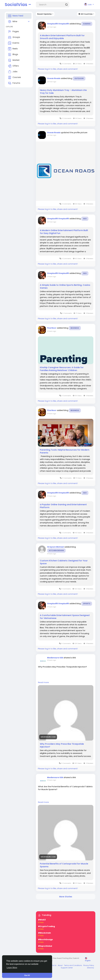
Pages (15, 31)
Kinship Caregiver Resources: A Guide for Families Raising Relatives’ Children (62, 369)
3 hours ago (51, 414)
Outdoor (79, 78)
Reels (15, 48)
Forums (16, 83)
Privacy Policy (88, 965)
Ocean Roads (53, 78)
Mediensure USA (55, 657)
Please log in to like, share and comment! (58, 69)
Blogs (15, 54)
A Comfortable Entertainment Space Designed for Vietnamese (64, 617)
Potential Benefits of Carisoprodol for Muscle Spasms (64, 865)
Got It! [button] (27, 975)
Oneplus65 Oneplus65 (58, 23)
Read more (43, 682)
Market (16, 60)
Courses (16, 77)
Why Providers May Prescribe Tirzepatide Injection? (62, 745)
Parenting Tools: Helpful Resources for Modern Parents (64, 451)
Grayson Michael (55, 547)
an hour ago (51, 27)
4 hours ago (51, 660)
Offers (15, 65)
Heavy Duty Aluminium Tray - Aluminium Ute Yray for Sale (63, 92)
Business (75, 328)
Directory (90, 968)
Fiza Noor (51, 328)
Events (15, 43)
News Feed (17, 15)
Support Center (67, 968)
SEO (85, 218)
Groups (16, 37)
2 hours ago (51, 276)
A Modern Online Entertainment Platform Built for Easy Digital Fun (64, 232)
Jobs (14, 71)
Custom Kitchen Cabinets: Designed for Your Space (64, 562)
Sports (86, 603)
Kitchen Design (56, 550)
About (60, 965)
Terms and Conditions (73, 965)
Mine (14, 21)
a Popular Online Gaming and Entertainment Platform (63, 506)
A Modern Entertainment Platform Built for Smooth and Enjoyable (62, 37)
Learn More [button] (12, 967)
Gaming (86, 24)
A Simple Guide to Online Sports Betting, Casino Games (65, 286)
